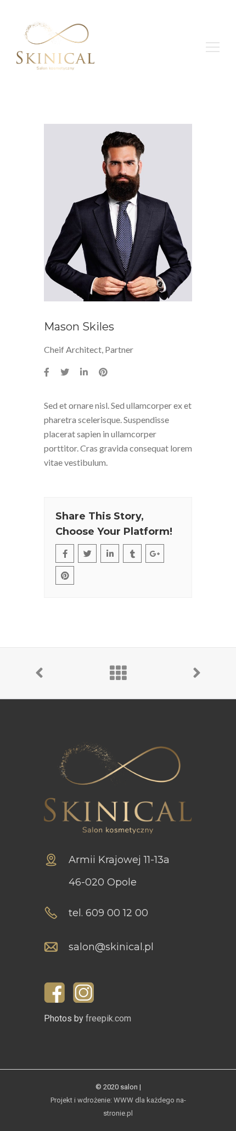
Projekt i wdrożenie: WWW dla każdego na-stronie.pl (118, 1106)
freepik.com (108, 1018)
